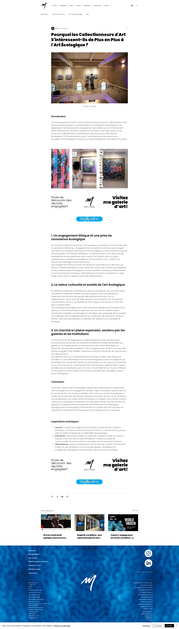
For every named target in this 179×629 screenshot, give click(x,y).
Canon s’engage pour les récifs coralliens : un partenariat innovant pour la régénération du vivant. (123, 536)
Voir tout (135, 510)
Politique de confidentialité (62, 626)
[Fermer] (176, 625)
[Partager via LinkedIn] (62, 497)
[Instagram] (148, 553)
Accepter (169, 626)
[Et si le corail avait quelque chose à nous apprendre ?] (56, 522)
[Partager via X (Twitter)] (57, 497)
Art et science (58, 14)
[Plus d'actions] (126, 28)
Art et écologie (75, 14)
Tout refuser (158, 626)
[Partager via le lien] (67, 497)
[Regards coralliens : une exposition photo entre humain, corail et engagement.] (90, 522)
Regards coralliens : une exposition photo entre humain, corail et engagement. (89, 536)
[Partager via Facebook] (52, 497)
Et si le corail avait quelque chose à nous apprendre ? (54, 536)
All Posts (44, 14)
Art (87, 14)
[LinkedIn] (148, 563)
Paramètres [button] (146, 626)
